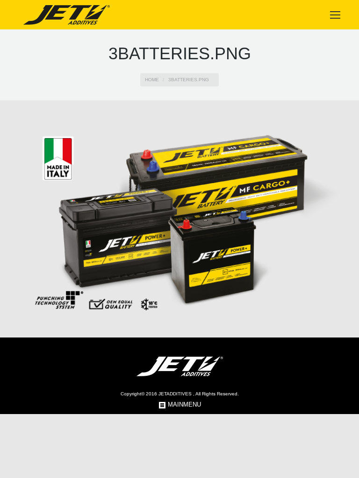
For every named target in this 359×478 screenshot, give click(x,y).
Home (152, 79)
